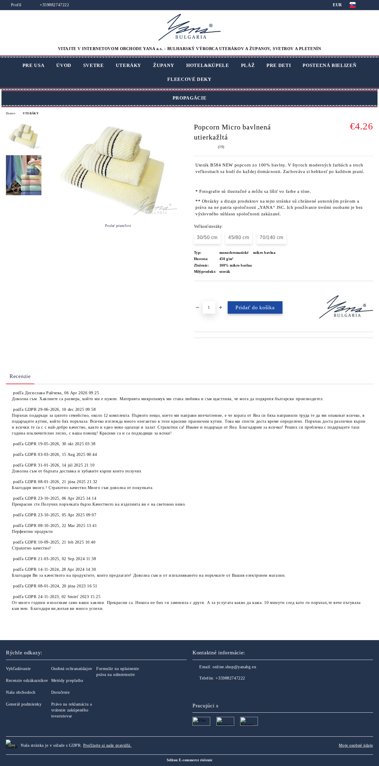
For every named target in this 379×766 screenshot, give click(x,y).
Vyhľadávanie (18, 668)
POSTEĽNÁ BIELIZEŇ (329, 65)
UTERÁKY (128, 65)
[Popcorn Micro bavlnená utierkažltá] (115, 214)
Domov (10, 113)
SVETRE (93, 65)
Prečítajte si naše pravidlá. (107, 745)
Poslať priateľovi (118, 226)
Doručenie (60, 692)
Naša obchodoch (21, 692)
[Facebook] (197, 690)
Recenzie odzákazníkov (27, 680)
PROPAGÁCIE (189, 97)
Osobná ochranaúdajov (71, 668)
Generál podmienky (24, 704)
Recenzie (20, 376)
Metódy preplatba (67, 680)
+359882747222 (53, 5)
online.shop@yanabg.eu (234, 667)
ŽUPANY (163, 65)
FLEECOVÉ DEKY (189, 79)
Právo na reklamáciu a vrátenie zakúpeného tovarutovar (71, 710)
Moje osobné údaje (356, 745)
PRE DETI (278, 65)
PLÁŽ (248, 65)
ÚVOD (63, 65)
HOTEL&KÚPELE (207, 65)
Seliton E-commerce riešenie (190, 760)
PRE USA (33, 65)
